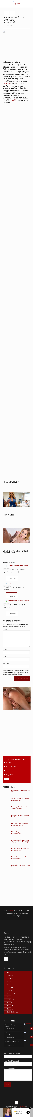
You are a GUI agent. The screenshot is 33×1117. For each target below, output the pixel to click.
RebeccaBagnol (11, 1006)
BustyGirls (10, 976)
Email (5, 656)
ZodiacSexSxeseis (12, 1012)
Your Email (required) (11, 1061)
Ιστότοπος (6, 663)
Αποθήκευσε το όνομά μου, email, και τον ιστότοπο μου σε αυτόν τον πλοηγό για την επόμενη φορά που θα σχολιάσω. (16, 672)
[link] (16, 53)
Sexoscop (10, 1009)
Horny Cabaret (11, 988)
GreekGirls (10, 985)
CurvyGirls (10, 982)
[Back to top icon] (16, 1102)
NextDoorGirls (11, 1000)
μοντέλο (13, 100)
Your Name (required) (12, 1054)
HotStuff (9, 991)
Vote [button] (6, 779)
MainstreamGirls (12, 994)
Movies (9, 997)
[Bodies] (16, 3)
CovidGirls (10, 979)
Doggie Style (9, 775)
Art (8, 973)
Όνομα (5, 649)
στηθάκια (7, 83)
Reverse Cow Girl (11, 767)
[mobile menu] (30, 3)
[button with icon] (6, 959)
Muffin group (21, 1106)
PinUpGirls (10, 1003)
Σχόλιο (5, 629)
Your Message (9, 1068)
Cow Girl (8, 763)
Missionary (9, 771)
